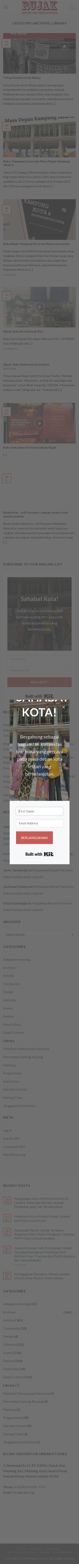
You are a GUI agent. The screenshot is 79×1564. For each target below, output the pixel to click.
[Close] (63, 707)
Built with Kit (39, 854)
